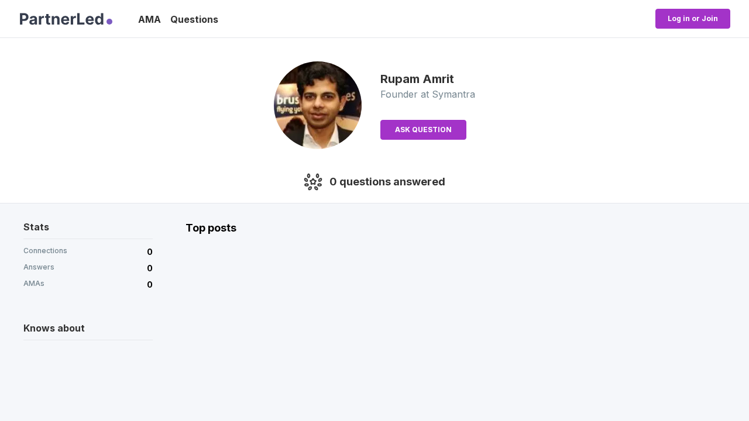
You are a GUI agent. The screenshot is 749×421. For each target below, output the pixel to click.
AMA (149, 19)
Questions (194, 19)
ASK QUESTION (423, 129)
